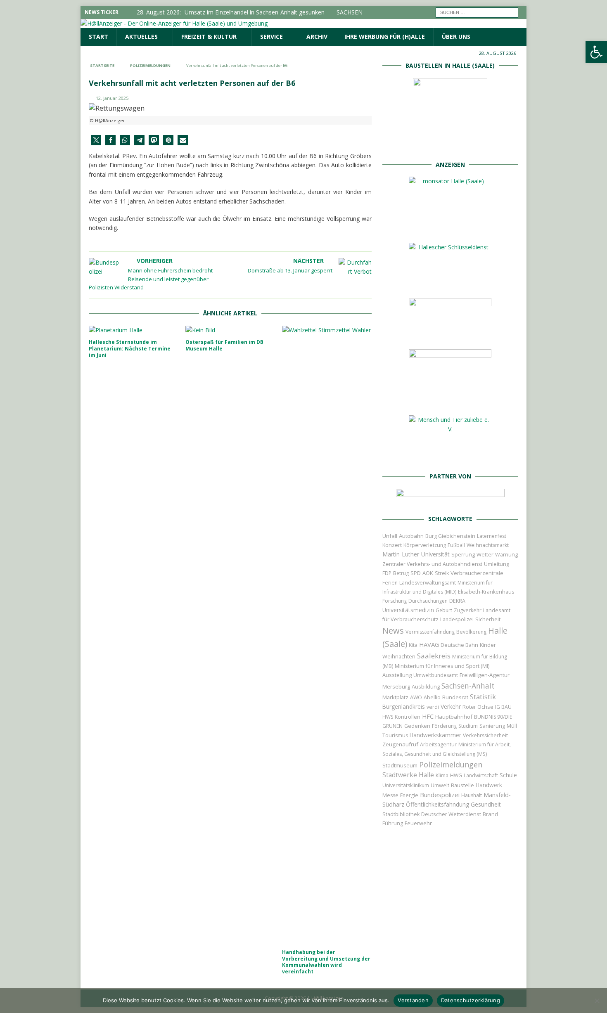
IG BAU (503, 706)
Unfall (389, 536)
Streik (442, 573)
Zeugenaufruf (400, 744)
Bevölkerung (471, 631)
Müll (512, 725)
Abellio (432, 697)
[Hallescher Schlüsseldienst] (450, 283)
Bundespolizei (440, 795)
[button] (96, 140)
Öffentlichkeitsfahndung (437, 804)
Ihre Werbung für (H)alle (384, 36)
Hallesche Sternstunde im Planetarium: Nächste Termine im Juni (130, 348)
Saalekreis (434, 655)
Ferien (390, 582)
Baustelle (462, 785)
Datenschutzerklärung (470, 1000)
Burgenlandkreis (403, 706)
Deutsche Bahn (459, 645)
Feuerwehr (418, 823)
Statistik (483, 696)
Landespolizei (457, 619)
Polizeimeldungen (450, 764)
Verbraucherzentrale (477, 573)
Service (271, 36)
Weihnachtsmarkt (488, 545)
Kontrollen (407, 716)
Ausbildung (426, 686)
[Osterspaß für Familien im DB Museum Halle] (230, 330)
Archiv (316, 36)
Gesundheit (486, 804)
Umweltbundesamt (435, 675)
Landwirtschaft (481, 775)
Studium (468, 725)
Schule (508, 775)
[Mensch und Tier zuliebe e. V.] (450, 457)
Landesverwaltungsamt (427, 582)
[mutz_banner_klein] (450, 499)
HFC (428, 716)
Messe (390, 795)
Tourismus (395, 735)
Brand (490, 814)
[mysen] (450, 400)
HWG (456, 775)
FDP (386, 573)
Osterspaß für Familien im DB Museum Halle (224, 345)
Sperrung (463, 554)
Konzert (392, 545)
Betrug (401, 573)
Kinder (488, 645)
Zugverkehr (467, 610)
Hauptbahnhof (453, 716)
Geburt (444, 610)
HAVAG (429, 644)
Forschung (394, 600)
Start (98, 36)
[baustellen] (450, 145)
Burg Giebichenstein (450, 536)
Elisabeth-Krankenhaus (486, 591)
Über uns (456, 36)
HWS (387, 716)
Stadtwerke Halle (408, 775)
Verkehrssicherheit (485, 735)
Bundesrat (455, 697)
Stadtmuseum (399, 765)
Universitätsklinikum (405, 785)
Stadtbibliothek (401, 814)
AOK (427, 573)
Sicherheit (487, 619)
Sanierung (492, 725)
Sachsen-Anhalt (468, 686)
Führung (392, 823)
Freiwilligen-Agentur (485, 675)
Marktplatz (395, 697)
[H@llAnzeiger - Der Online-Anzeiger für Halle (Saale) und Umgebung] (174, 23)
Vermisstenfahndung (430, 631)
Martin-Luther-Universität (416, 554)
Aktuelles (141, 36)
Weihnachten (398, 656)
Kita (413, 645)
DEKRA (457, 600)
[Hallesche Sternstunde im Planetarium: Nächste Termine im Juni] (133, 330)
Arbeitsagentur (438, 744)
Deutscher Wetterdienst (451, 814)
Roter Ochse (477, 706)
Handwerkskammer (435, 735)
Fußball (456, 545)
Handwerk (489, 785)
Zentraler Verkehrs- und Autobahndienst (432, 564)
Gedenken (417, 725)
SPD (415, 573)
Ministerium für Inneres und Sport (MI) (442, 666)
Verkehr (451, 706)
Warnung (506, 554)
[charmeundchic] (450, 334)
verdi (433, 706)
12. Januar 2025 (112, 98)
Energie (409, 795)
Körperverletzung (424, 545)
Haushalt (471, 795)
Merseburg (396, 686)
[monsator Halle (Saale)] (450, 228)
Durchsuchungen (428, 600)
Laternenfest (491, 536)
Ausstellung (397, 675)
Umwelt (440, 785)
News (393, 630)
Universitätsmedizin (408, 610)
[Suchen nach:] (477, 12)
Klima (442, 775)
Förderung (444, 725)
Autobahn (411, 536)
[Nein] (597, 1000)
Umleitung (496, 564)
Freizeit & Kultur (209, 36)
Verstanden (413, 1000)
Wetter (485, 554)
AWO (416, 697)
